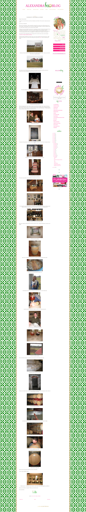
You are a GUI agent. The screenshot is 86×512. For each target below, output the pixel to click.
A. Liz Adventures (56, 104)
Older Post (48, 499)
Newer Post (21, 499)
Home (24, 9)
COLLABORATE (60, 9)
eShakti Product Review (57, 164)
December (55, 143)
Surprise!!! (55, 157)
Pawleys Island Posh (56, 121)
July (54, 149)
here (40, 37)
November (55, 144)
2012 (54, 142)
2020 (54, 133)
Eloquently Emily (56, 111)
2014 (54, 140)
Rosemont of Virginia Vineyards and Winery (25, 34)
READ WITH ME (53, 9)
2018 (54, 135)
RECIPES (42, 9)
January (55, 156)
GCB (54, 158)
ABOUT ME (29, 9)
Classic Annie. (56, 108)
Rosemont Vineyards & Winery (58, 159)
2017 (54, 136)
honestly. (55, 113)
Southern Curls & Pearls (57, 123)
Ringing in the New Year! (57, 165)
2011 (54, 167)
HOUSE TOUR (35, 9)
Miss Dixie (55, 120)
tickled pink (55, 127)
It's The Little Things (56, 114)
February (55, 155)
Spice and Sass (56, 124)
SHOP (46, 9)
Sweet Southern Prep (56, 126)
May (54, 151)
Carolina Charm (56, 107)
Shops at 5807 (56, 163)
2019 (54, 134)
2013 (54, 141)
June (55, 150)
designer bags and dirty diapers (58, 110)
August (55, 148)
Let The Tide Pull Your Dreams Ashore (59, 117)
